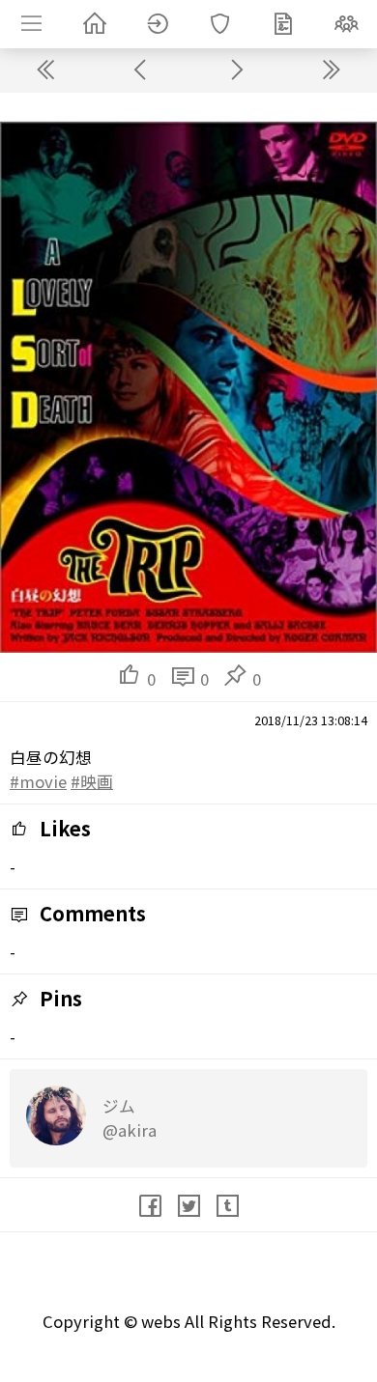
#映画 (92, 781)
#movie (38, 781)
